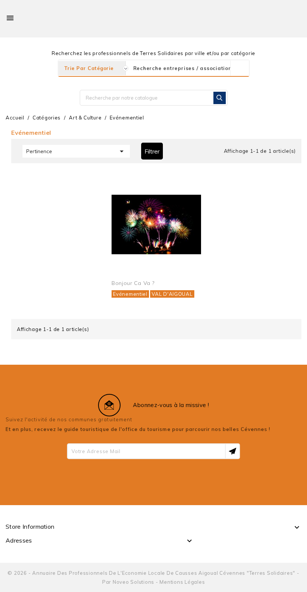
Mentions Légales (182, 582)
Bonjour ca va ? (133, 283)
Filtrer (152, 151)
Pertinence (76, 151)
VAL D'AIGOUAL (172, 294)
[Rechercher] (219, 98)
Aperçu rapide (187, 188)
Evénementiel (130, 294)
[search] (239, 68)
